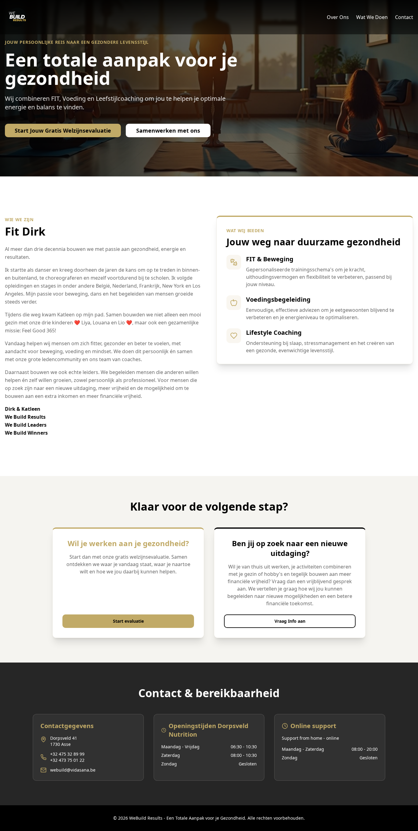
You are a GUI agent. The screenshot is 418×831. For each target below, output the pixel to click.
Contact (404, 17)
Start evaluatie (128, 621)
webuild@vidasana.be (72, 770)
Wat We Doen (372, 17)
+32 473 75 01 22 (67, 760)
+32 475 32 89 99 (67, 754)
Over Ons (338, 17)
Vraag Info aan (289, 621)
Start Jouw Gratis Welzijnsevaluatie (63, 130)
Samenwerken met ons (168, 130)
